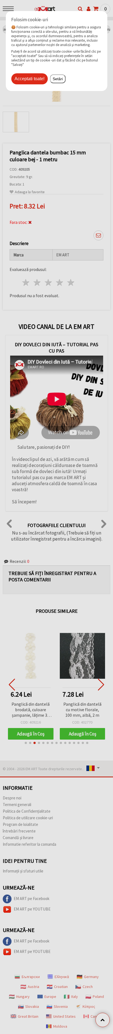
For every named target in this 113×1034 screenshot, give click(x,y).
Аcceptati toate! (29, 78)
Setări (58, 79)
